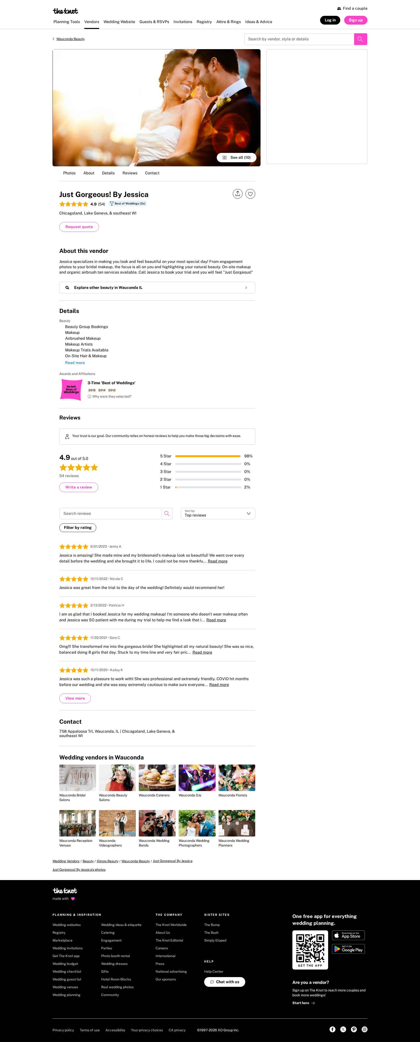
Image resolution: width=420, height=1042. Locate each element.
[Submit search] (360, 39)
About (88, 173)
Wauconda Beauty (70, 39)
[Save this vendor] (250, 194)
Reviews (129, 173)
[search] (167, 513)
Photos (69, 173)
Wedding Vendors (65, 861)
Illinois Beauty (107, 861)
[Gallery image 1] (156, 107)
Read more (75, 362)
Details (108, 173)
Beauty (88, 861)
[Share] (238, 193)
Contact (152, 173)
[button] (109, 397)
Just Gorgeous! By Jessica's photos (78, 870)
